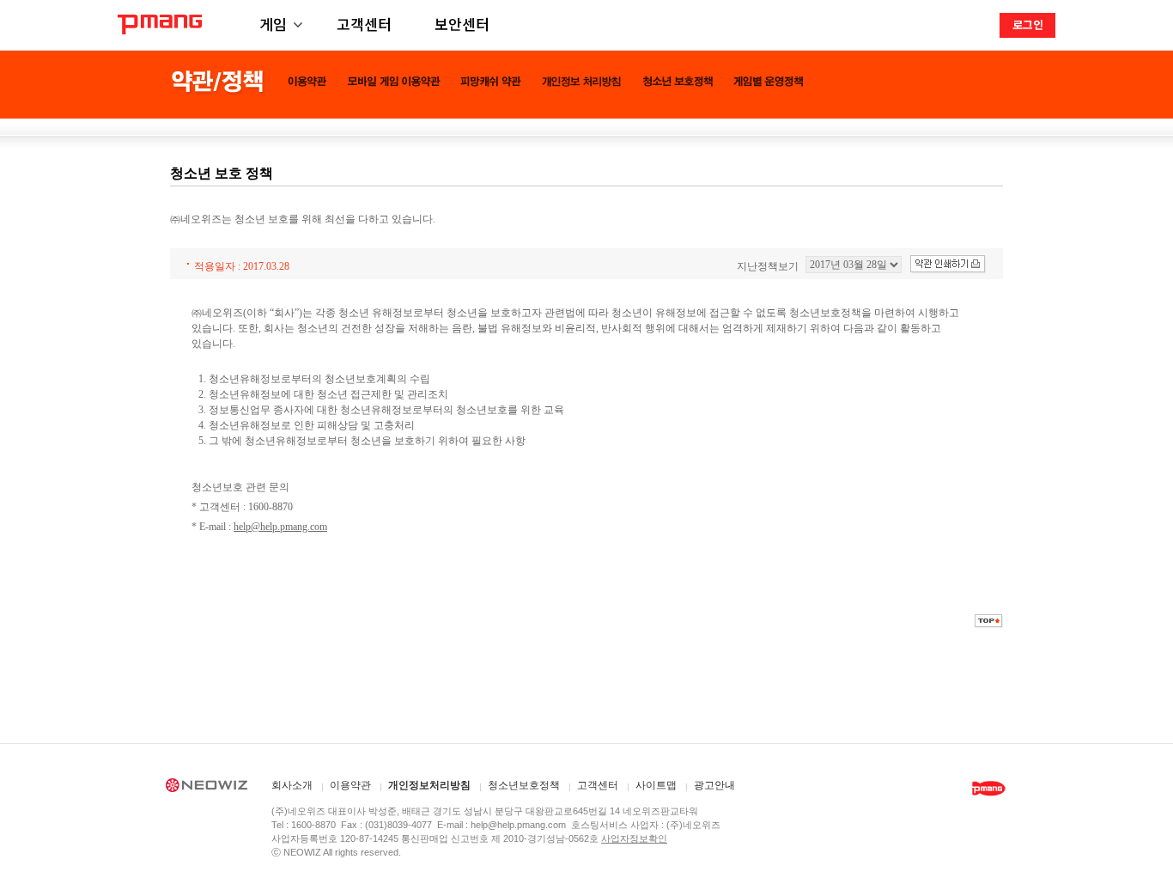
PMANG (160, 24)
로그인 (1027, 24)
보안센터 (462, 23)
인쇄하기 (948, 264)
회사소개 (292, 785)
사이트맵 (656, 785)
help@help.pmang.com (280, 527)
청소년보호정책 (524, 785)
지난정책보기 (768, 266)
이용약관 (350, 785)
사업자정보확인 (634, 838)
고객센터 (364, 23)
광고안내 (714, 785)
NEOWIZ (206, 787)
